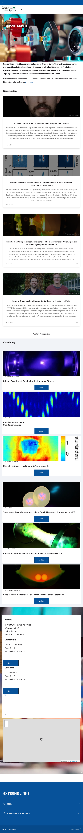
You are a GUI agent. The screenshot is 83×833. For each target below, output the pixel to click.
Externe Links (16, 793)
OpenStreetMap (73, 761)
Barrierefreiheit (74, 829)
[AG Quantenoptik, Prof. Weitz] (9, 9)
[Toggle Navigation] (78, 9)
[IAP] (41, 706)
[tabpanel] (41, 38)
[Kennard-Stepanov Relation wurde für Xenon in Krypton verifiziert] (76, 322)
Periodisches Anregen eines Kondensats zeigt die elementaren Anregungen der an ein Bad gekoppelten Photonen (41, 243)
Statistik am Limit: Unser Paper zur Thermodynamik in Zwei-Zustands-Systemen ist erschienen (41, 183)
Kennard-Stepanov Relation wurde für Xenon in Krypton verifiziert (41, 301)
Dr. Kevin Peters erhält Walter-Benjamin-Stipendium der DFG (41, 123)
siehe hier (29, 82)
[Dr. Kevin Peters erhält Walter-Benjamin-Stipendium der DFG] (76, 145)
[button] (41, 739)
